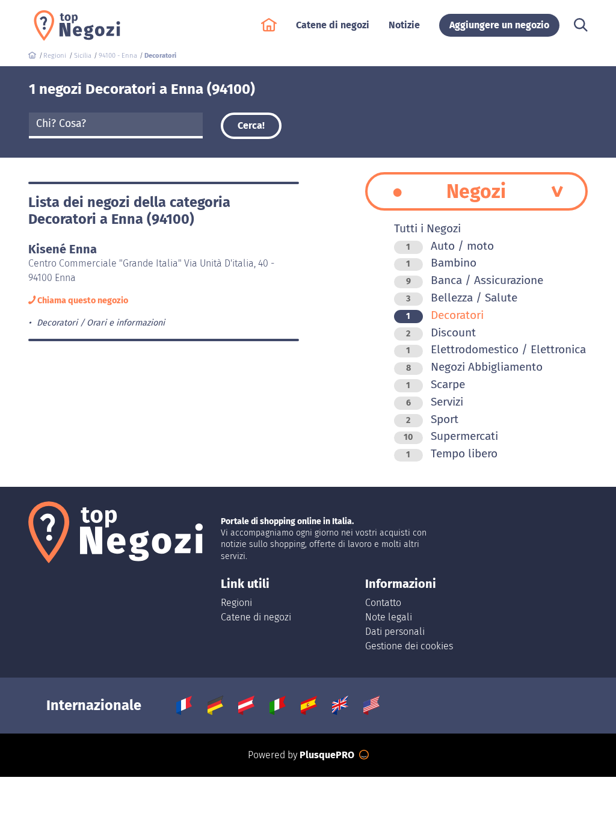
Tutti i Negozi (427, 228)
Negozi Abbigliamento (474, 367)
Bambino (441, 263)
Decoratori (445, 315)
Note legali (388, 617)
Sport (432, 419)
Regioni (236, 602)
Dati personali (395, 631)
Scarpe (435, 384)
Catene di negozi (256, 617)
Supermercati (451, 436)
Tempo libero (451, 453)
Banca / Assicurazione (474, 280)
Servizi (434, 402)
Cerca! (251, 125)
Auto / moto (450, 246)
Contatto (383, 602)
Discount (441, 332)
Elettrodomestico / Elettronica (496, 349)
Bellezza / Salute (461, 297)
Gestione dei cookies (409, 646)
